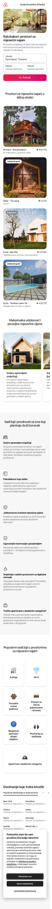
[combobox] (25, 59)
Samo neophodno (25, 883)
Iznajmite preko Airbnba (32, 4)
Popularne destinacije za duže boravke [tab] (20, 792)
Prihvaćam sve (25, 876)
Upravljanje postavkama (25, 891)
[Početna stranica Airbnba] (5, 4)
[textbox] (14, 69)
